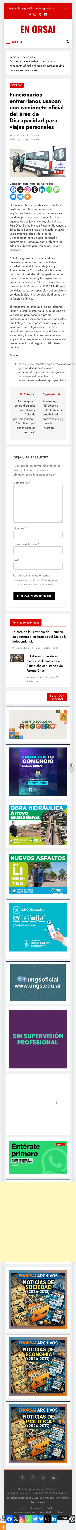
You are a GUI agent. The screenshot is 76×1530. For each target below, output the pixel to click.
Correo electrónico (26, 544)
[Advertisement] (38, 1222)
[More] (27, 197)
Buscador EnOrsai (57, 697)
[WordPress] (72, 1519)
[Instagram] (27, 189)
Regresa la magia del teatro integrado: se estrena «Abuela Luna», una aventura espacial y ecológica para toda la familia (31, 8)
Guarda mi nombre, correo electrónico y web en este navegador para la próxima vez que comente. (35, 580)
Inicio (24, 1508)
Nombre (19, 528)
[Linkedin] (42, 189)
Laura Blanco (23, 648)
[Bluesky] (41, 1519)
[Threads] (35, 189)
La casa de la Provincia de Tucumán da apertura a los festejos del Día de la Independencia (39, 636)
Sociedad (17, 85)
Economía (37, 1508)
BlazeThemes (37, 1502)
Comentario (21, 483)
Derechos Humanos (24, 1512)
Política (50, 1508)
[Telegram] (20, 197)
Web (16, 560)
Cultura (59, 1512)
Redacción (19, 135)
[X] (20, 189)
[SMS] (56, 189)
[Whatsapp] (49, 189)
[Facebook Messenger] (13, 197)
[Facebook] (13, 189)
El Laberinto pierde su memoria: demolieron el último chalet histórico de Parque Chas (45, 663)
